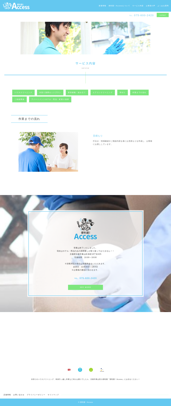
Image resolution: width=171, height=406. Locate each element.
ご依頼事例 (19, 99)
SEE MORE (85, 287)
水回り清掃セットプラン (50, 92)
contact (163, 15)
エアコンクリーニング (103, 92)
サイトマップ (53, 395)
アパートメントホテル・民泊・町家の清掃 (50, 99)
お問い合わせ (18, 395)
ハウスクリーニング (23, 92)
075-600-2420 (88, 278)
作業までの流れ (139, 92)
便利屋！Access (86, 402)
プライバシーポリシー (36, 395)
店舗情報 (7, 395)
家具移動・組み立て (77, 92)
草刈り (123, 92)
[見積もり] (48, 170)
